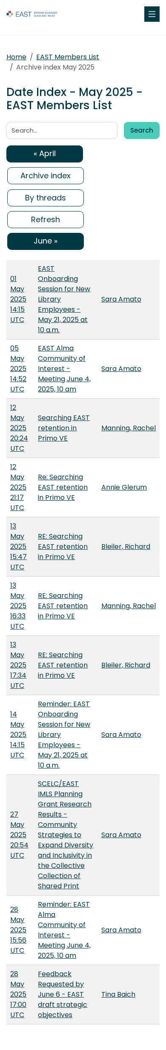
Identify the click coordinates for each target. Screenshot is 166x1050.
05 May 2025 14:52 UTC (18, 368)
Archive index (45, 175)
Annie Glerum (124, 487)
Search (141, 130)
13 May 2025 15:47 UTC (18, 546)
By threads (45, 197)
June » (45, 240)
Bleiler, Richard (125, 546)
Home (16, 57)
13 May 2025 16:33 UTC (18, 605)
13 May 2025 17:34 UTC (18, 665)
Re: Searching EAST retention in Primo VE (63, 487)
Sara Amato (121, 299)
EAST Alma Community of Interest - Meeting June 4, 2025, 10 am (64, 368)
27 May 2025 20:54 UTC (19, 834)
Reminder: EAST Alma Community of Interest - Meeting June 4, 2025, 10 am (64, 929)
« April (45, 153)
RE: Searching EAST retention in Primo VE (63, 546)
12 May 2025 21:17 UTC (18, 487)
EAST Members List (67, 57)
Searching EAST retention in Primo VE (64, 428)
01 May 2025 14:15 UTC (18, 299)
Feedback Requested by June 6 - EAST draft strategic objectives (62, 994)
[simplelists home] (31, 14)
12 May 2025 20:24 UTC (19, 428)
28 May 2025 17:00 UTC (18, 994)
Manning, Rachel (128, 428)
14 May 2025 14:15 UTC (18, 734)
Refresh (45, 219)
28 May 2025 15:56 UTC (18, 930)
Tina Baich (118, 994)
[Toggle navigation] (152, 14)
